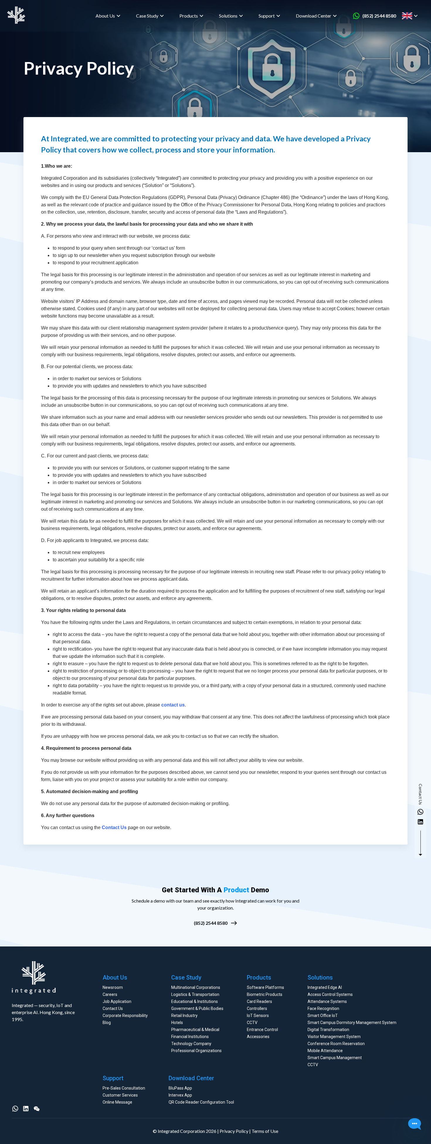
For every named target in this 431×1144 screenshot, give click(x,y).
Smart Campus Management (335, 1057)
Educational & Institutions (194, 1001)
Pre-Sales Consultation (124, 1088)
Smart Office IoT (323, 1015)
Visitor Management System (334, 1036)
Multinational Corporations (195, 987)
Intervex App (180, 1095)
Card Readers (259, 1001)
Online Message (117, 1102)
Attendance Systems (327, 1001)
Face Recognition (323, 1008)
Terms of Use (265, 1131)
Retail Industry (184, 1015)
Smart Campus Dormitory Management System (352, 1022)
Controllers (257, 1008)
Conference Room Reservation (336, 1043)
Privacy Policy (234, 1131)
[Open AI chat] (414, 1124)
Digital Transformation (328, 1029)
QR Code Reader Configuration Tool (201, 1102)
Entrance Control (262, 1029)
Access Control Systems (330, 994)
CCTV (252, 1022)
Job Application (117, 1001)
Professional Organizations (196, 1050)
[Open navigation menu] (421, 15)
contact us (173, 704)
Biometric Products (264, 994)
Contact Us (114, 827)
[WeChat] (36, 1108)
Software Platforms (265, 987)
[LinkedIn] (25, 1108)
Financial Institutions (190, 1036)
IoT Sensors (258, 1015)
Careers (110, 994)
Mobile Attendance (325, 1050)
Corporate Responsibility (125, 1015)
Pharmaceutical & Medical (195, 1029)
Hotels (177, 1022)
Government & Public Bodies (197, 1008)
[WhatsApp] (15, 1108)
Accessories (258, 1036)
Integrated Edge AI (325, 987)
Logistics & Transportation (195, 994)
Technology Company (191, 1043)
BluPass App (180, 1088)
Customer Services (120, 1095)
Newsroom (113, 987)
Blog (107, 1022)
